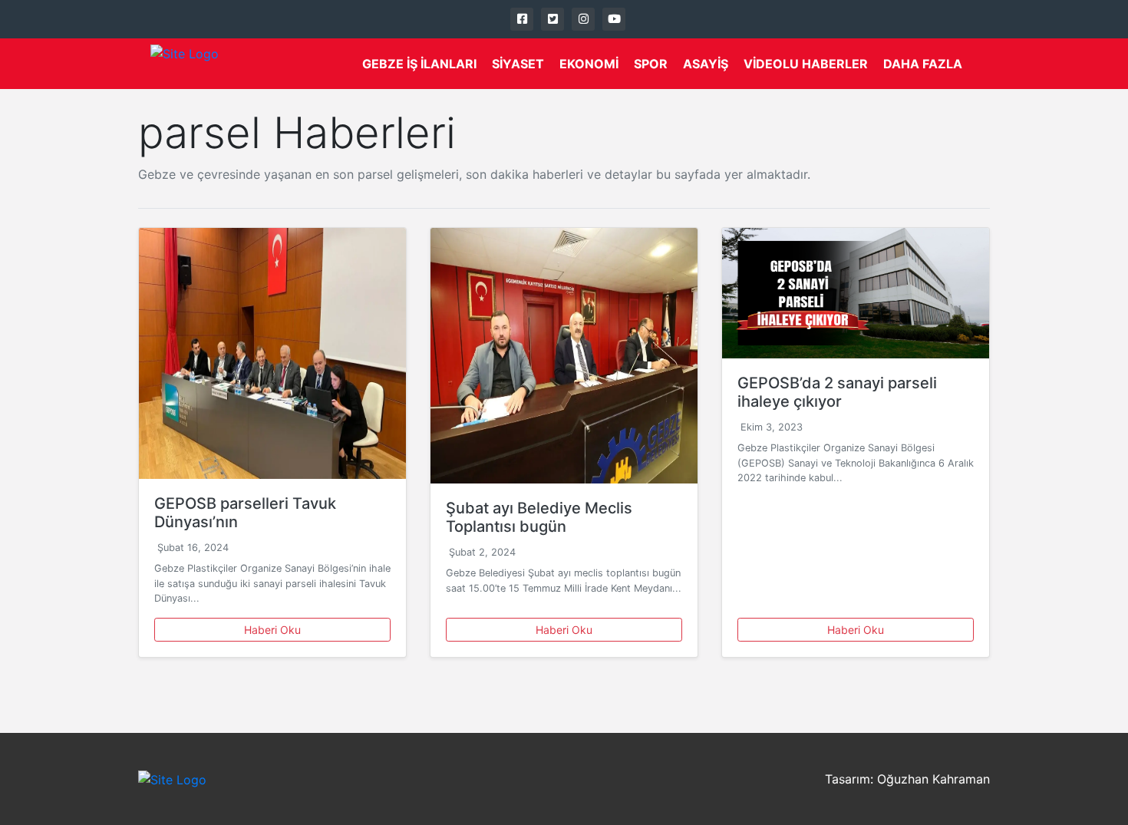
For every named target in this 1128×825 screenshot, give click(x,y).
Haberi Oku (272, 629)
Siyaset (518, 63)
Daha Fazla (922, 63)
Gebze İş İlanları (419, 63)
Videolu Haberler (806, 63)
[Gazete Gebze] (184, 64)
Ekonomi (588, 63)
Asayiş (705, 63)
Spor (651, 63)
